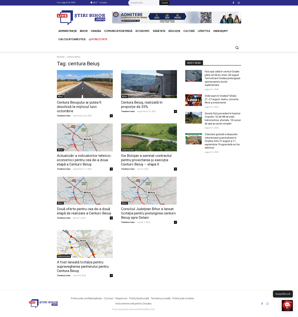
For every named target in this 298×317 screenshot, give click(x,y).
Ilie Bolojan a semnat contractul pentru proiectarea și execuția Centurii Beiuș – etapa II (146, 160)
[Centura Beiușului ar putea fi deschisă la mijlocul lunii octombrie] (85, 84)
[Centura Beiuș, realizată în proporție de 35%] (149, 84)
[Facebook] (233, 3)
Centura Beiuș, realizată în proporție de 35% (141, 104)
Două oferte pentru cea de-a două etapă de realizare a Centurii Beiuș (84, 211)
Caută (164, 2)
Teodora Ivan (64, 115)
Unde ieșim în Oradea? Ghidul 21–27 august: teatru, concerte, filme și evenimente (222, 99)
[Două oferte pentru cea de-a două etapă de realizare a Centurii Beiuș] (85, 191)
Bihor (60, 96)
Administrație (128, 150)
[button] (237, 47)
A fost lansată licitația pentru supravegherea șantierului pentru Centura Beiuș (83, 266)
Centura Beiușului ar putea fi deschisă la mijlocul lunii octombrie (79, 106)
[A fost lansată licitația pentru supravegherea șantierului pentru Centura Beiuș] (85, 244)
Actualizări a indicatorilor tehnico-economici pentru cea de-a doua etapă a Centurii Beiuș (84, 160)
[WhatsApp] (238, 3)
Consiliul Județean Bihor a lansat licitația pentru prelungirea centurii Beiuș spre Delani (148, 213)
